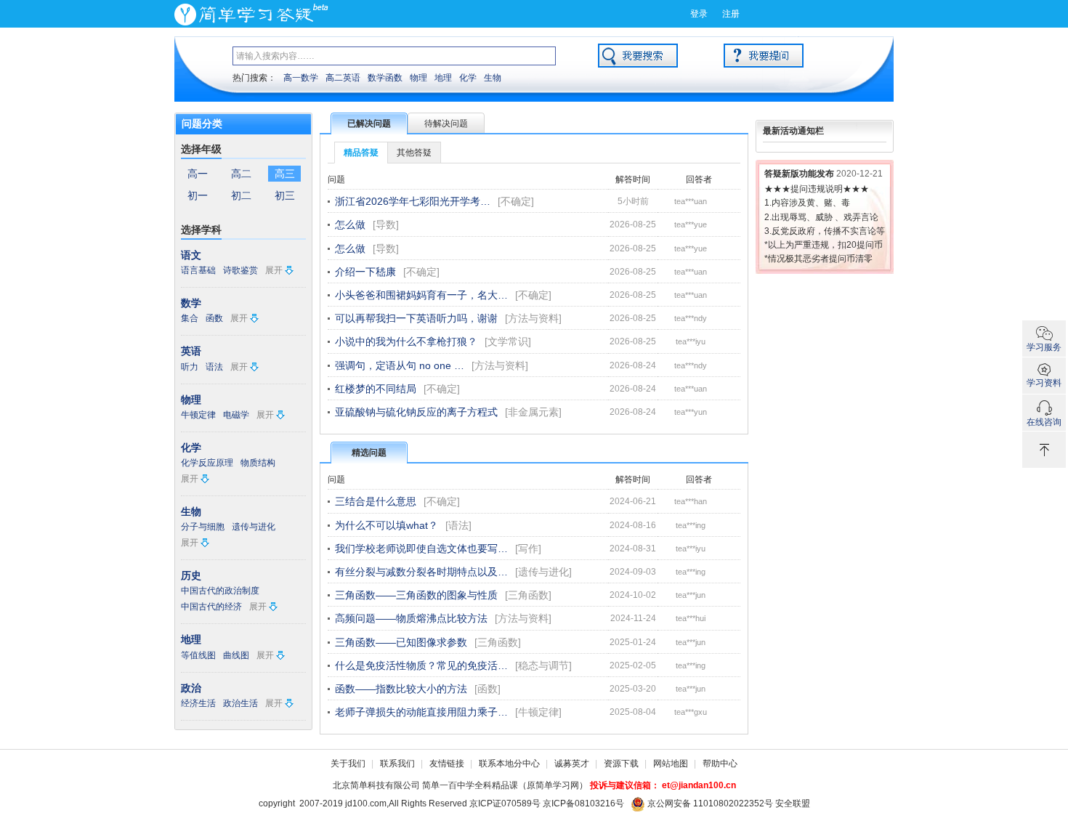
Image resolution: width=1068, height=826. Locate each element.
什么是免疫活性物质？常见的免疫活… (421, 665)
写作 (528, 548)
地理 (443, 78)
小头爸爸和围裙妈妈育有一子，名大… (421, 295)
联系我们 (397, 763)
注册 (731, 14)
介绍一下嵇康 (365, 272)
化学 (468, 78)
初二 (241, 195)
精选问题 (369, 453)
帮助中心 (720, 763)
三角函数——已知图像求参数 (401, 642)
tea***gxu (690, 712)
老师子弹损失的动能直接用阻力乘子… (421, 712)
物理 (418, 78)
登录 (699, 14)
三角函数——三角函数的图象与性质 (416, 595)
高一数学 (300, 78)
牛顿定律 (198, 415)
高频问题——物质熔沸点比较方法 (411, 618)
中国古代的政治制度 (220, 591)
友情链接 (446, 763)
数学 (191, 303)
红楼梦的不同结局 (375, 388)
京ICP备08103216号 (583, 803)
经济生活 (198, 703)
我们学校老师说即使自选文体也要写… (421, 548)
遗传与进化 (253, 527)
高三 (285, 173)
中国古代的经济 (211, 607)
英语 (191, 351)
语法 (214, 367)
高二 (241, 173)
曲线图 (236, 655)
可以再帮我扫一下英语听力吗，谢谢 (416, 318)
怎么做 (350, 224)
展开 (274, 270)
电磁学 (236, 415)
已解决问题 (369, 123)
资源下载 (621, 763)
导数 (386, 224)
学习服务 (1044, 347)
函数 (214, 318)
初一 (197, 195)
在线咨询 (1044, 422)
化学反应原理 (207, 463)
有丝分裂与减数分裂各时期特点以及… (421, 572)
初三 (285, 195)
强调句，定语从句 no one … (399, 365)
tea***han (690, 501)
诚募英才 (571, 763)
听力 (189, 367)
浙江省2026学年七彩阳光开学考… (412, 201)
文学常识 (508, 341)
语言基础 (198, 270)
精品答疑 (361, 152)
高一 (197, 173)
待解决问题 (446, 123)
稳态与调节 (543, 665)
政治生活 (240, 703)
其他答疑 (414, 152)
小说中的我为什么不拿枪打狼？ (406, 341)
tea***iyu (690, 341)
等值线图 (198, 655)
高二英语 (342, 78)
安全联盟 (792, 803)
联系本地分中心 (509, 763)
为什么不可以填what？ (386, 525)
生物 (492, 78)
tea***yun (690, 412)
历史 (191, 575)
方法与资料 (533, 318)
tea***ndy (690, 318)
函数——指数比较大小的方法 (401, 689)
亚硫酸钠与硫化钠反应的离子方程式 (416, 412)
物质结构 (257, 463)
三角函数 (528, 595)
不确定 (516, 201)
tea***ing (690, 525)
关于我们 (348, 763)
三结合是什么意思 (375, 501)
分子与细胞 (202, 527)
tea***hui (690, 618)
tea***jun (690, 595)
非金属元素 (533, 412)
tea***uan (690, 201)
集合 (189, 318)
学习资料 (1044, 383)
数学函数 (385, 78)
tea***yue (690, 224)
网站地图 (670, 763)
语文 (191, 255)
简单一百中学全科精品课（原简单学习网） (505, 785)
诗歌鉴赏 (240, 270)
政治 (191, 688)
